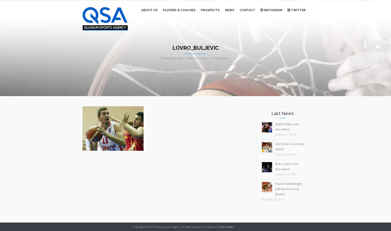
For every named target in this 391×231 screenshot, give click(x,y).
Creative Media (225, 227)
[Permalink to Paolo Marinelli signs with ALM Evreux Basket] (267, 187)
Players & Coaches (198, 58)
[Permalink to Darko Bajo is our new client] (267, 127)
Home (180, 58)
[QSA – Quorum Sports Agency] (105, 18)
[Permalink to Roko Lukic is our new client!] (267, 167)
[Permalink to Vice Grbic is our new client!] (267, 147)
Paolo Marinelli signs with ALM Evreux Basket (289, 189)
